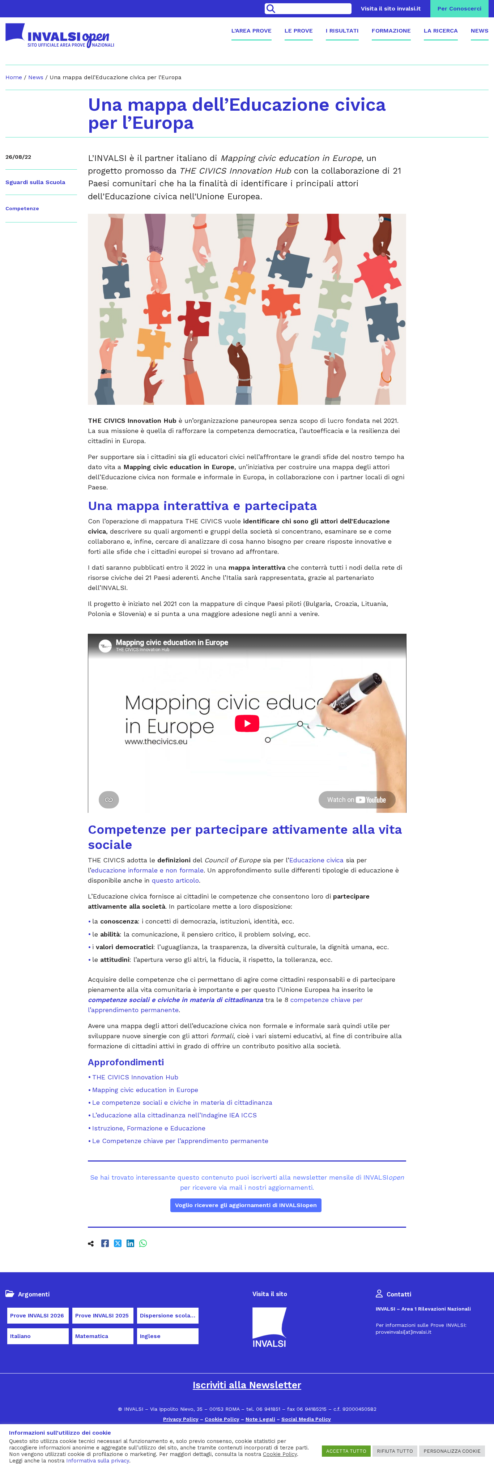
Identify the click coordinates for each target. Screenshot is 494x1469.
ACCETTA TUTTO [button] (346, 1451)
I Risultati (342, 30)
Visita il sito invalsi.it (391, 8)
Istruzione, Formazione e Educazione (148, 1128)
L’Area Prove (251, 30)
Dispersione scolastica (169, 1315)
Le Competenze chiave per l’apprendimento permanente (180, 1141)
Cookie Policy (222, 1419)
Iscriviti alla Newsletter (247, 1385)
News (480, 30)
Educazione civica (316, 860)
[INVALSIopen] (59, 35)
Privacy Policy (181, 1419)
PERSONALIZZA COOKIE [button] (452, 1451)
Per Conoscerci (459, 8)
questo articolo (175, 880)
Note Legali (260, 1419)
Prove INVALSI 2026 (37, 1315)
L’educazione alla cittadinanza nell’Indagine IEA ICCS (174, 1115)
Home (13, 77)
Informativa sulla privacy (97, 1460)
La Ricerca (441, 30)
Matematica (91, 1336)
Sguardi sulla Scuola (35, 182)
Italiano (20, 1336)
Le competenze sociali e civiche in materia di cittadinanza (182, 1102)
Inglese (150, 1336)
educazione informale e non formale (147, 870)
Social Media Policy (306, 1419)
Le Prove (299, 30)
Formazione (391, 30)
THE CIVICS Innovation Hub (135, 1077)
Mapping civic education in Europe (145, 1090)
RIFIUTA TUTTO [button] (395, 1451)
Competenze (22, 208)
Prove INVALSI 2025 (102, 1315)
